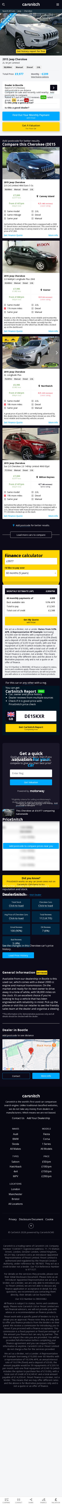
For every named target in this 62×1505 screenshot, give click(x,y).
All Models (46, 1148)
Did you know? (31, 881)
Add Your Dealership (38, 1118)
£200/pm (46, 1176)
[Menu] (59, 4)
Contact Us (18, 1118)
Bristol (15, 1199)
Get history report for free (31, 51)
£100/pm (46, 1166)
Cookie (49, 1219)
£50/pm (46, 1161)
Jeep (19, 11)
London (15, 1189)
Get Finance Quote (13, 235)
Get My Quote (31, 621)
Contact (16, 1075)
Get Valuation (31, 782)
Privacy (13, 1219)
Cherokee (28, 11)
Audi (15, 1134)
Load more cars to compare (31, 534)
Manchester (15, 1194)
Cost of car (11, 556)
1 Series (46, 1144)
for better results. (33, 525)
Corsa (46, 1139)
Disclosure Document (31, 1219)
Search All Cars (8, 11)
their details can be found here (35, 1294)
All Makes (15, 1148)
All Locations (15, 1204)
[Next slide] (57, 163)
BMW (15, 1139)
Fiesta (46, 1134)
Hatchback (16, 1166)
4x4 (15, 1171)
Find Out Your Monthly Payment (31, 116)
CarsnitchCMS (47, 1232)
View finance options (40, 77)
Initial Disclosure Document (24, 1276)
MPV (15, 1176)
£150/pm (46, 1171)
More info (46, 1075)
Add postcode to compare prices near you (31, 845)
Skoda (15, 1144)
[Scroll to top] (31, 1226)
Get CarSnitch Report (31, 728)
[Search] (3, 4)
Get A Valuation (31, 126)
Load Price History (18, 955)
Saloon (15, 1161)
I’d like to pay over (15, 568)
